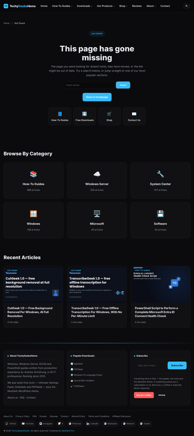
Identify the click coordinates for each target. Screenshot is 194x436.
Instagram (45, 424)
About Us (8, 416)
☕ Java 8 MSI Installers (82, 380)
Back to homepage (97, 97)
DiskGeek (20, 386)
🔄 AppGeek (77, 363)
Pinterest (75, 424)
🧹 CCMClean (77, 386)
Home (44, 5)
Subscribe (177, 365)
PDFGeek (37, 386)
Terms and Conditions (98, 416)
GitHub (161, 395)
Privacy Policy (23, 416)
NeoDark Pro (68, 430)
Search (123, 85)
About (150, 5)
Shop (122, 5)
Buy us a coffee (143, 395)
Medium (128, 424)
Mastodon (110, 424)
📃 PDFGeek (77, 369)
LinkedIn (92, 424)
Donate (43, 416)
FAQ (22, 397)
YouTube (28, 424)
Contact (165, 5)
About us (12, 397)
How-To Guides (61, 5)
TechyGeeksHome (23, 6)
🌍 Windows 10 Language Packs (86, 375)
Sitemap (54, 416)
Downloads (83, 5)
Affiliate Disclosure (121, 416)
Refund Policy (78, 416)
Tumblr (145, 424)
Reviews (137, 5)
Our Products (104, 5)
